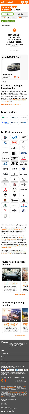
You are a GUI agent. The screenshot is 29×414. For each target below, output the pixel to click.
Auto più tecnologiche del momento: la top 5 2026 (11, 283)
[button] (2, 2)
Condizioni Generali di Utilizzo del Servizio (8, 399)
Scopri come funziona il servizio (10, 104)
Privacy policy (3, 400)
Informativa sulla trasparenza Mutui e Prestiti (9, 408)
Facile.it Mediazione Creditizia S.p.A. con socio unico (17, 392)
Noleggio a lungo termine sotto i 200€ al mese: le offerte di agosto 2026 (11, 325)
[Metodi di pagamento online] (14, 370)
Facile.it (3, 350)
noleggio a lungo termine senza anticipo (12, 229)
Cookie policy (3, 403)
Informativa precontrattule (5, 407)
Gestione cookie (4, 404)
